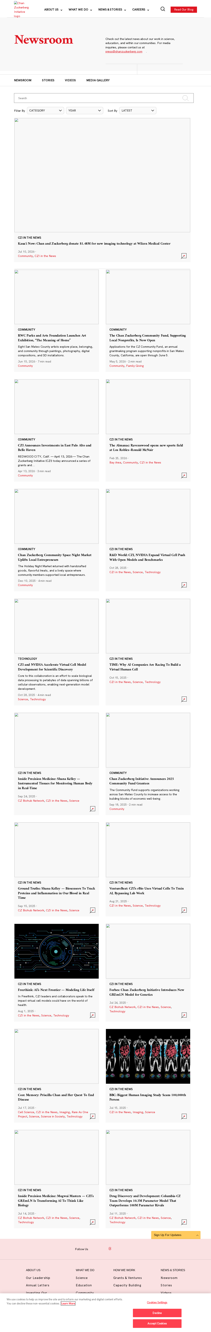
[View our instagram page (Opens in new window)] (102, 1248)
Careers (139, 9)
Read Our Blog (183, 9)
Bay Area (115, 462)
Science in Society (53, 1116)
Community (25, 256)
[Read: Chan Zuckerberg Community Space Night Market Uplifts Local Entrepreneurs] (56, 540)
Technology (153, 572)
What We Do (79, 9)
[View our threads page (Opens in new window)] (110, 1248)
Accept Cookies (157, 1323)
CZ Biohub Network (31, 800)
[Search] (163, 10)
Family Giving (135, 366)
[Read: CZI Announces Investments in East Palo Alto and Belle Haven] (56, 430)
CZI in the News (45, 256)
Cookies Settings (157, 1302)
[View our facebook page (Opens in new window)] (94, 1248)
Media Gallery (98, 80)
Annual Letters (37, 1285)
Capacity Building (127, 1285)
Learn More (68, 1303)
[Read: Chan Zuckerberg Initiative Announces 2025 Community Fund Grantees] (148, 764)
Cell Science (26, 1112)
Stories (48, 80)
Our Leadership (38, 1278)
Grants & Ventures (127, 1278)
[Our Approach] (21, 9)
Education (84, 1285)
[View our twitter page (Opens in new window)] (125, 1248)
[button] (45, 110)
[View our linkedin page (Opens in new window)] (118, 1248)
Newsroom (22, 80)
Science (138, 572)
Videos (70, 80)
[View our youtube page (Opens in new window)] (133, 1248)
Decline (157, 1313)
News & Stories (110, 9)
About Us (51, 9)
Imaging (64, 1112)
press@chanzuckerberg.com (124, 51)
